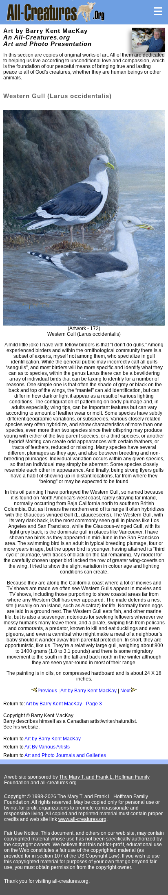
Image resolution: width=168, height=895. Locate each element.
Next (125, 691)
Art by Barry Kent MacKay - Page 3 (64, 704)
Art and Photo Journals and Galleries (65, 755)
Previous (47, 691)
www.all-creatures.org (82, 819)
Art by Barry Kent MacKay (88, 691)
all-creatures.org (58, 783)
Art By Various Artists (47, 747)
